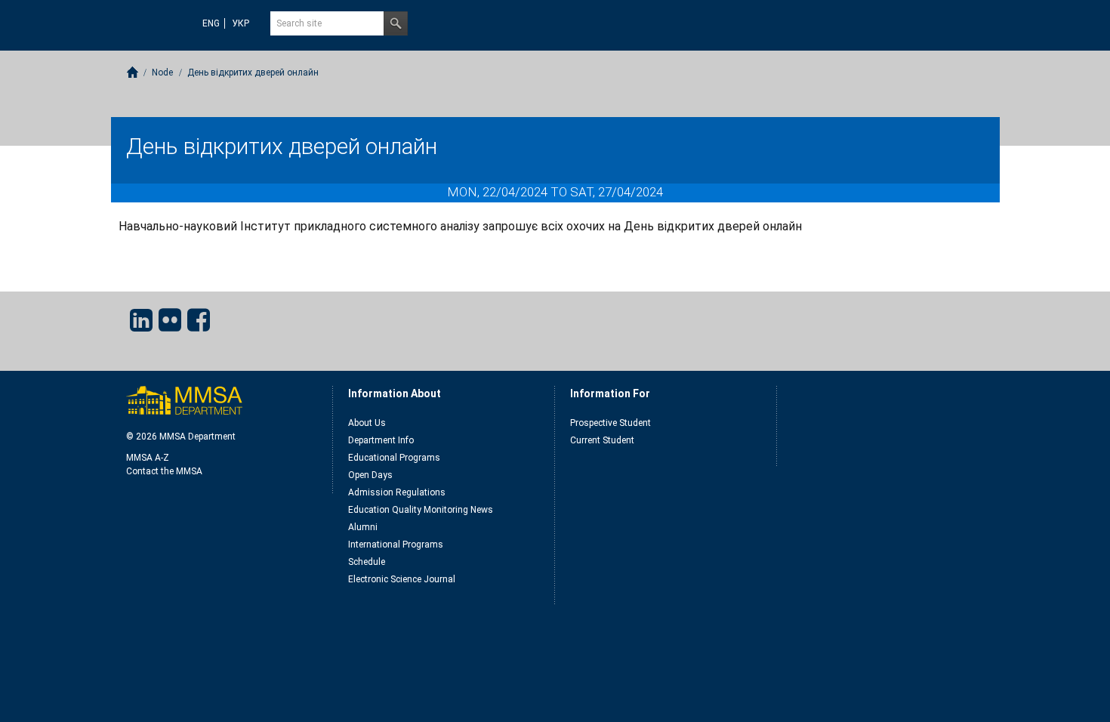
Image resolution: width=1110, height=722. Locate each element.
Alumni (363, 527)
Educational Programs (394, 457)
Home (132, 72)
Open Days (370, 475)
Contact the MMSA (164, 471)
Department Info (381, 440)
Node (162, 72)
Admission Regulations (397, 492)
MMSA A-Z (147, 457)
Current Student (602, 440)
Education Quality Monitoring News (420, 509)
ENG (211, 23)
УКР (240, 23)
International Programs (395, 544)
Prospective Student (610, 423)
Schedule (366, 562)
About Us (367, 423)
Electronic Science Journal (401, 579)
